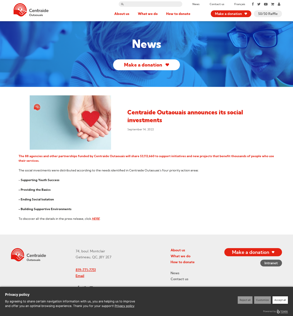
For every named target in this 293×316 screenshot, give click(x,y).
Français (239, 4)
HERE (96, 219)
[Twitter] (259, 4)
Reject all (245, 300)
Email (80, 276)
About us (121, 14)
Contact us (217, 4)
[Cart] (272, 4)
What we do (148, 14)
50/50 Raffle (268, 14)
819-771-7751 (86, 270)
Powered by (269, 311)
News (195, 4)
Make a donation (228, 14)
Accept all (280, 300)
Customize (262, 300)
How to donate (178, 14)
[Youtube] (265, 4)
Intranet (271, 263)
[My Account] (279, 4)
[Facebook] (253, 4)
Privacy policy (124, 306)
